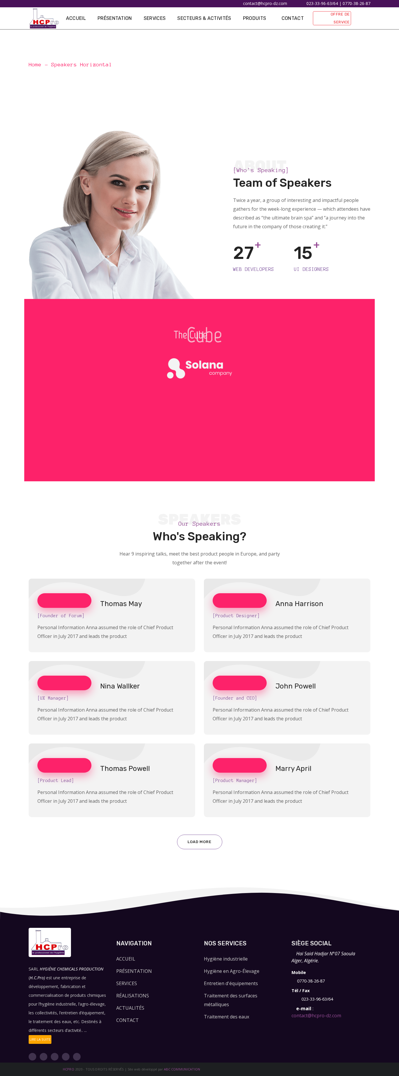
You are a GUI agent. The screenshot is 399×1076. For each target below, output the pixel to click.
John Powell (295, 686)
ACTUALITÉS (130, 1008)
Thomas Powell (125, 768)
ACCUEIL (125, 959)
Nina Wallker (120, 686)
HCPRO (68, 1069)
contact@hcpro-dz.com (316, 1015)
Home (35, 65)
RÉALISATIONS (132, 995)
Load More (199, 842)
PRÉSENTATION (134, 971)
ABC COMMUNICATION (182, 1069)
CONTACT (127, 1020)
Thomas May (121, 604)
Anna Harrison (299, 604)
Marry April (293, 768)
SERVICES (126, 983)
